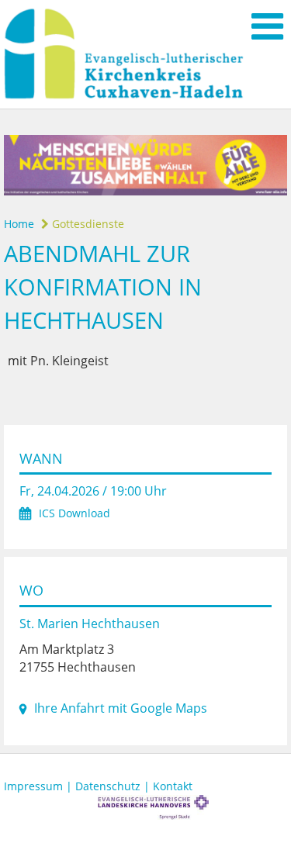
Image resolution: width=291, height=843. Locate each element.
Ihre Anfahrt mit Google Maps (120, 708)
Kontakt (172, 786)
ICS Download (74, 513)
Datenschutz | (114, 786)
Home (19, 223)
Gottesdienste (86, 223)
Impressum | (39, 786)
